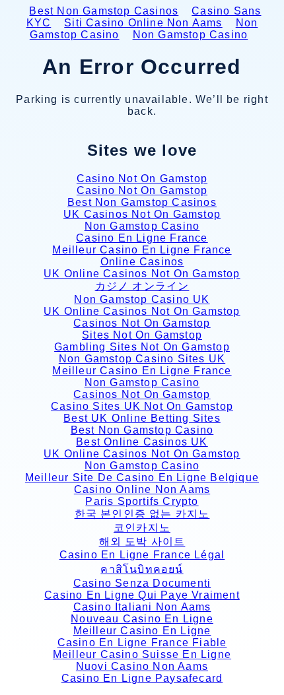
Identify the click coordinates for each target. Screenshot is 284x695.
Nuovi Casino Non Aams (142, 666)
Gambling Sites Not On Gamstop (142, 346)
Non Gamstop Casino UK (141, 299)
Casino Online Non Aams (142, 489)
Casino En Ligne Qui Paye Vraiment (142, 595)
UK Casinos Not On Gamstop (142, 214)
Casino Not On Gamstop (142, 178)
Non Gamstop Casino (190, 34)
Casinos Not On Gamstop (141, 323)
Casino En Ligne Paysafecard (142, 678)
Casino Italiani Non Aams (142, 606)
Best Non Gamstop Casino (142, 430)
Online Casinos (142, 261)
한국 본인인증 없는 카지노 (142, 513)
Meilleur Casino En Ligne (142, 630)
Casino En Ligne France (141, 238)
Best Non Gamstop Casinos (103, 11)
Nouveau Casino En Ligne (142, 618)
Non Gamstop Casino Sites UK (142, 358)
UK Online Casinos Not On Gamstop (142, 273)
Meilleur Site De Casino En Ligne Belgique (142, 477)
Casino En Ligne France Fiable (142, 642)
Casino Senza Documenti (142, 583)
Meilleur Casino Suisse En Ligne (142, 654)
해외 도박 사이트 (142, 541)
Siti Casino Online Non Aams (143, 22)
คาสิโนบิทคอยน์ (141, 569)
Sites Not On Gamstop (142, 335)
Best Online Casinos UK (141, 441)
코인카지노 (142, 527)
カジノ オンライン (142, 286)
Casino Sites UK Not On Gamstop (142, 406)
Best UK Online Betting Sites (142, 418)
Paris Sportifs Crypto (141, 501)
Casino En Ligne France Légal (142, 554)
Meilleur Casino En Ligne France (141, 249)
